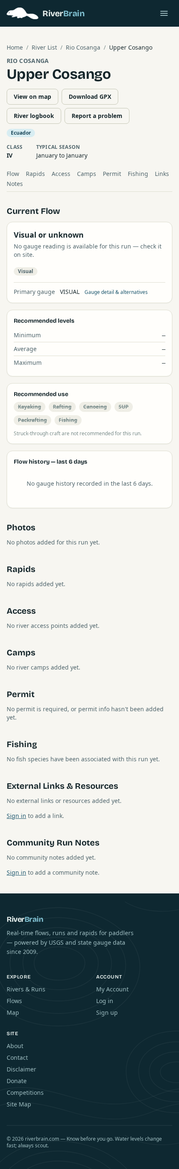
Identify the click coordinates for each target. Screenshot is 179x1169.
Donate (17, 1081)
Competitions (25, 1092)
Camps (86, 174)
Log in (104, 1001)
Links (162, 174)
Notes (15, 184)
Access (61, 174)
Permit (112, 174)
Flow (13, 174)
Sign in (16, 816)
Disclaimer (21, 1069)
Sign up (107, 1012)
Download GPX (90, 96)
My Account (112, 989)
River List (44, 47)
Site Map (19, 1104)
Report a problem (97, 116)
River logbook (34, 116)
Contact (17, 1057)
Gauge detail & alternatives (116, 292)
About (15, 1046)
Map (13, 1012)
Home (15, 47)
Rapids (35, 174)
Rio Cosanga (83, 47)
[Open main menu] (164, 13)
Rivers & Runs (26, 989)
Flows (14, 1001)
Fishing (138, 174)
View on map (32, 96)
